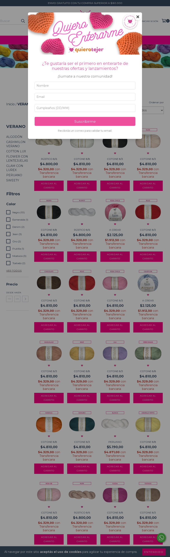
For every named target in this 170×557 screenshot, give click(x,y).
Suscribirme (85, 121)
